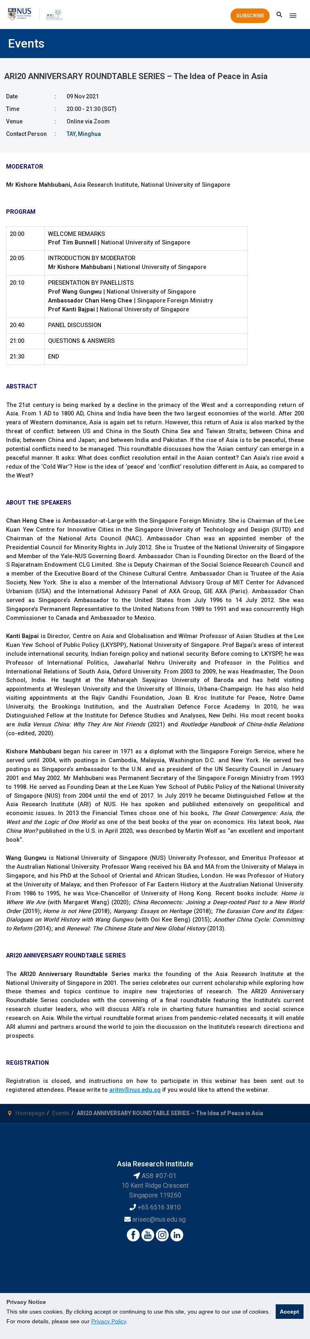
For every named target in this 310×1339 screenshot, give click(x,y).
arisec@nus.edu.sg (159, 1219)
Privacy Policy (108, 1321)
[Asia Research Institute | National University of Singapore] (54, 13)
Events (60, 1113)
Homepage (30, 1113)
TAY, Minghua (84, 134)
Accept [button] (289, 1311)
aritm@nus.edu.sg (135, 1089)
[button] (250, 15)
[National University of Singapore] (19, 13)
